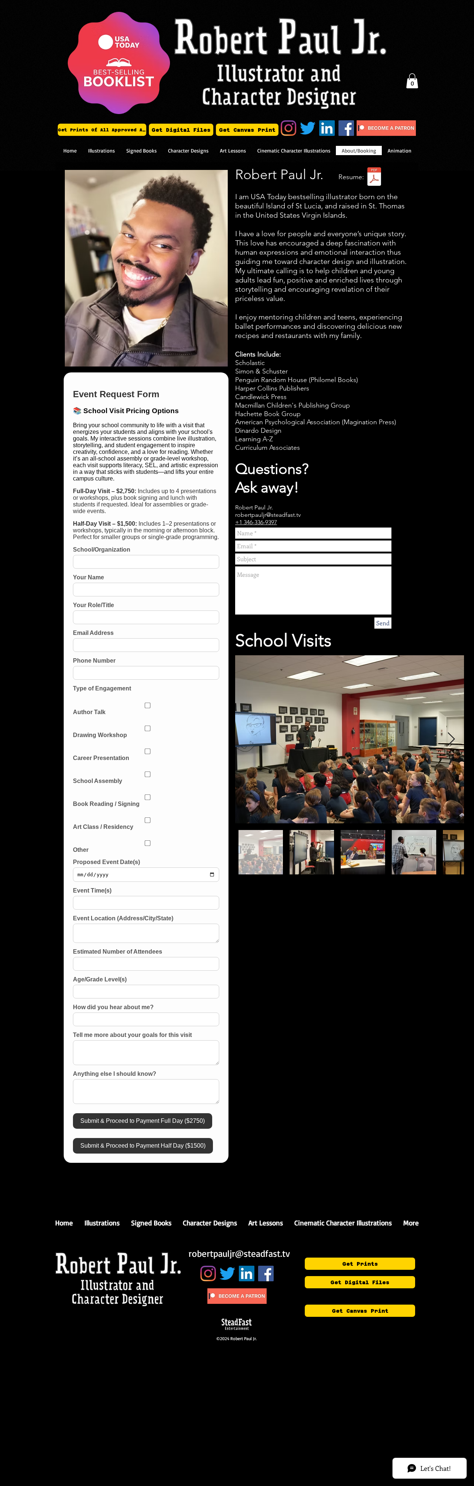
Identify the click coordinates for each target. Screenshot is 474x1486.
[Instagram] (288, 128)
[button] (412, 80)
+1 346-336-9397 (256, 522)
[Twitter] (308, 128)
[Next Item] (451, 739)
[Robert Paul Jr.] (327, 128)
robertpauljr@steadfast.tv (268, 514)
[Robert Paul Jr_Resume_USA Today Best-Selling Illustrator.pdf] (374, 177)
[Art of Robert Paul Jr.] (346, 128)
